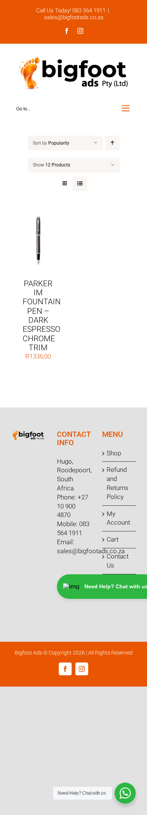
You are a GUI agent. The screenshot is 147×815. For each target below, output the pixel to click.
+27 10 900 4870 (72, 506)
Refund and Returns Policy (118, 483)
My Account (118, 518)
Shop (114, 453)
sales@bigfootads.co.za (73, 17)
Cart (112, 539)
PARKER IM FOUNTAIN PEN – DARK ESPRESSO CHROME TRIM (42, 316)
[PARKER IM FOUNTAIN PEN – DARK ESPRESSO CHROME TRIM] (38, 218)
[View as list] (79, 183)
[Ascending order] (112, 143)
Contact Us (118, 560)
